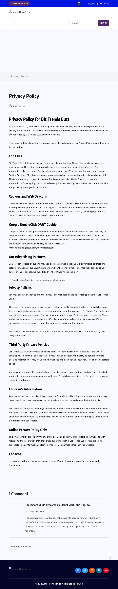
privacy (12, 130)
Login (103, 23)
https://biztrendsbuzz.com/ (59, 126)
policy (94, 440)
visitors (26, 130)
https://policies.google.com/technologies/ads (32, 247)
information (85, 130)
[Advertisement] (59, 50)
